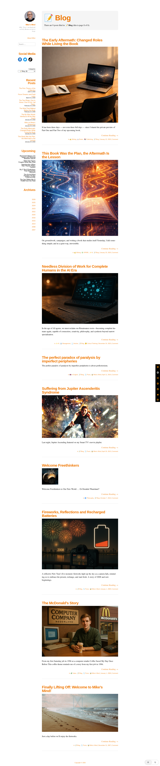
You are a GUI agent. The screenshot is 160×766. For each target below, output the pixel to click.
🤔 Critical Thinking (91, 343)
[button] (152, 762)
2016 (33, 218)
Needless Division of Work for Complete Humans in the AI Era (75, 268)
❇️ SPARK (85, 252)
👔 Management (65, 343)
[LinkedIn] (20, 59)
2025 (33, 202)
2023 (33, 208)
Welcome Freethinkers (60, 465)
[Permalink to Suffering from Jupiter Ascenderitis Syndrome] (80, 439)
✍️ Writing (73, 139)
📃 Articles (74, 343)
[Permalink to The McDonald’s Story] (80, 658)
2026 (33, 199)
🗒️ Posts (88, 374)
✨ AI (91, 252)
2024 (33, 205)
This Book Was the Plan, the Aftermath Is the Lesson (75, 155)
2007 (33, 230)
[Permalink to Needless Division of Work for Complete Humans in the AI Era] (80, 325)
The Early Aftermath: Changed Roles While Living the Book (72, 42)
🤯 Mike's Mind (96, 374)
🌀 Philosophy (89, 498)
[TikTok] (30, 59)
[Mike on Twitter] (25, 59)
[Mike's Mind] (29, 22)
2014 (33, 224)
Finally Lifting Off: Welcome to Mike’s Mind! (72, 689)
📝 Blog (96, 139)
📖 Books (80, 139)
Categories (32, 69)
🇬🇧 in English (74, 374)
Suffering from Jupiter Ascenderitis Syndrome (71, 390)
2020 (33, 215)
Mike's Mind (30, 25)
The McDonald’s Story (60, 603)
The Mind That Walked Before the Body (27, 109)
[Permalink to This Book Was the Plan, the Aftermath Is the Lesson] (80, 237)
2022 (33, 212)
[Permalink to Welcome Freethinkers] (50, 486)
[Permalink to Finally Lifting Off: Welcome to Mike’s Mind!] (80, 733)
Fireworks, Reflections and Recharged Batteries (73, 514)
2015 (33, 221)
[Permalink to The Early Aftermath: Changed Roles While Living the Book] (80, 124)
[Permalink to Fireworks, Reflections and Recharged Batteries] (80, 570)
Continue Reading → (109, 135)
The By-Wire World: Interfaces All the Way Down (27, 116)
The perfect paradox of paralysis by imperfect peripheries (71, 359)
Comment (115, 139)
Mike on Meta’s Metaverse (29, 123)
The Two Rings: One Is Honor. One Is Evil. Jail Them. (27, 102)
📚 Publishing (88, 139)
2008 (33, 227)
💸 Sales (73, 673)
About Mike (31, 38)
